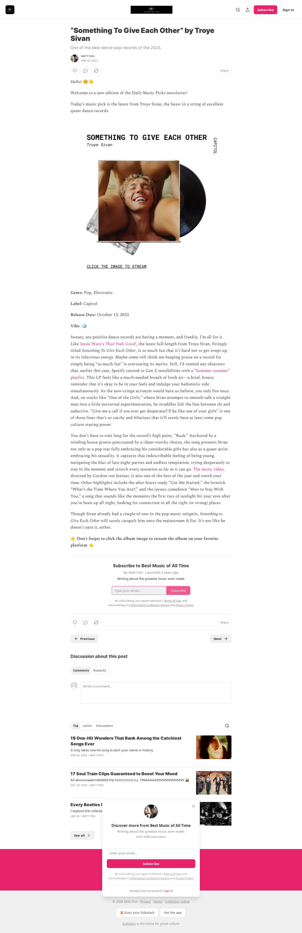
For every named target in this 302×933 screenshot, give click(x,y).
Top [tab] (75, 726)
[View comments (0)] (85, 70)
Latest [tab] (87, 726)
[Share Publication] (247, 9)
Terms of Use (172, 874)
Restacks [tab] (99, 670)
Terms (157, 901)
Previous (87, 638)
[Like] (75, 70)
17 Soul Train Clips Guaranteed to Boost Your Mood (124, 773)
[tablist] (90, 670)
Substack (129, 924)
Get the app (173, 912)
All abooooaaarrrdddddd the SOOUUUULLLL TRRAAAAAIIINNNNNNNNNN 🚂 (130, 780)
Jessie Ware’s (92, 344)
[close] (193, 806)
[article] (151, 749)
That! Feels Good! (120, 344)
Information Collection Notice (149, 878)
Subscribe (265, 10)
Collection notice (177, 901)
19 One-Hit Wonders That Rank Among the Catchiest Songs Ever (126, 741)
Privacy (145, 901)
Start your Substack (139, 912)
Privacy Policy (184, 878)
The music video (208, 469)
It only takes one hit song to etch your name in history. (112, 750)
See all (79, 835)
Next (218, 638)
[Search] (237, 9)
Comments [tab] (81, 670)
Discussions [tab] (104, 726)
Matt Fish (87, 56)
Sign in (288, 10)
